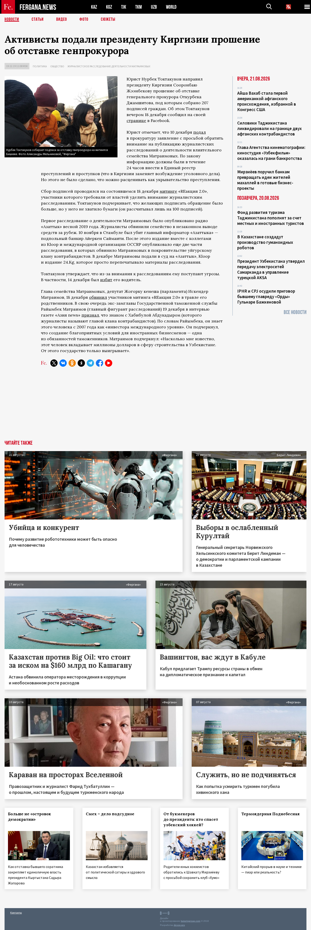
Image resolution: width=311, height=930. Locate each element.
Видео (61, 19)
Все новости (295, 312)
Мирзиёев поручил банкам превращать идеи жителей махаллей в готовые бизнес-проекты (265, 180)
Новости (12, 19)
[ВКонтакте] (63, 363)
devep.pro (179, 925)
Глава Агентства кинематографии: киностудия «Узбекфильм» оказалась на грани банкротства (271, 153)
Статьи (38, 19)
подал (199, 132)
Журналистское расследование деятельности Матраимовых (109, 66)
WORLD (171, 7)
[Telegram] (90, 363)
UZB (154, 7)
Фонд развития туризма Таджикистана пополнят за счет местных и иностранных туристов (270, 218)
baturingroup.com (190, 921)
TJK (123, 7)
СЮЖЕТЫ (108, 19)
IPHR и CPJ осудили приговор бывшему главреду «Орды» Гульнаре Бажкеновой (266, 296)
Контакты (16, 912)
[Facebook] (99, 363)
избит (106, 279)
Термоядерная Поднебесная (270, 813)
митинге (168, 191)
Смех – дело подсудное (110, 813)
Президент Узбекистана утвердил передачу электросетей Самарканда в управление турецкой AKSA (271, 269)
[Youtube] (108, 363)
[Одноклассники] (72, 363)
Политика (40, 66)
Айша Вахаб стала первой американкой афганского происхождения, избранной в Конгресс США (266, 101)
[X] (54, 363)
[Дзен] (81, 363)
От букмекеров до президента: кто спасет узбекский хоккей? (190, 819)
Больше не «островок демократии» (29, 816)
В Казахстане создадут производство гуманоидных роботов (265, 242)
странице (136, 120)
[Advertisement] (155, 406)
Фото (83, 19)
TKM (138, 7)
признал (90, 315)
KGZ (109, 7)
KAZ (94, 7)
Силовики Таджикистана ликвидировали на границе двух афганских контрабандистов (269, 128)
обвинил (98, 297)
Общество (57, 66)
